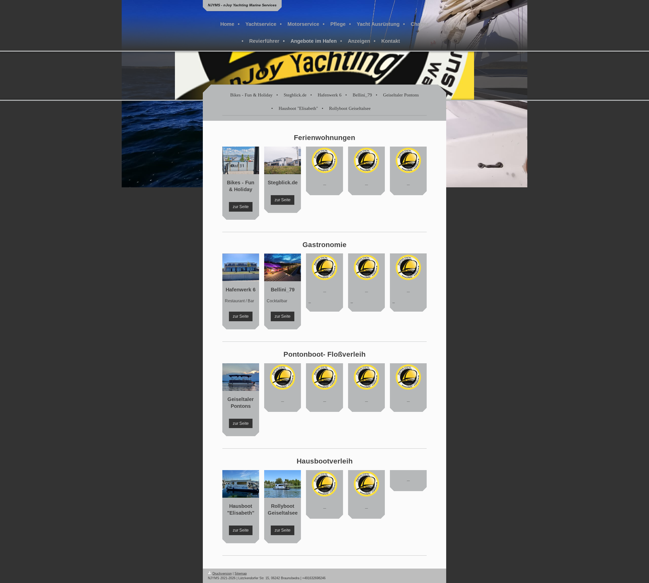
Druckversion (222, 573)
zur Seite (241, 207)
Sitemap (241, 573)
